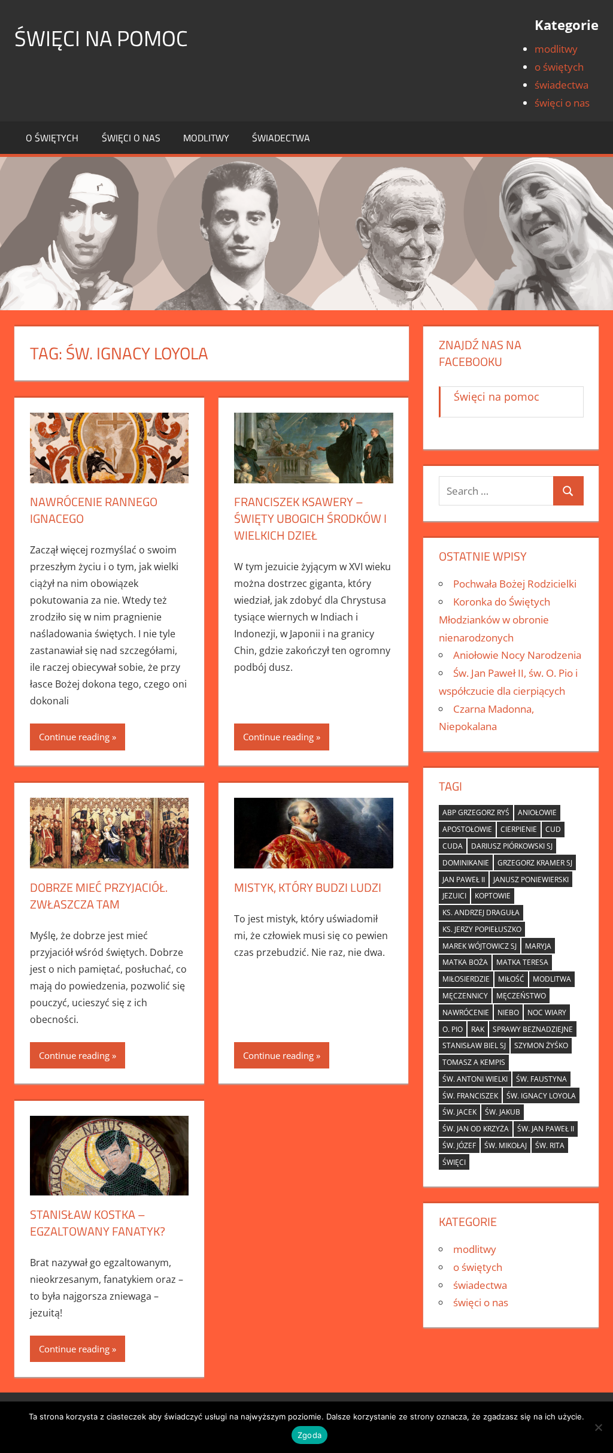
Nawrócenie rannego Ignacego (93, 510)
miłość (511, 979)
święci (454, 1162)
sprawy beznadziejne (533, 1029)
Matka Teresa (522, 962)
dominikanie (465, 863)
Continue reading (74, 737)
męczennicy (465, 996)
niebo (508, 1012)
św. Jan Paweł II (545, 1129)
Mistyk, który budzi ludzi (307, 887)
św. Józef (459, 1145)
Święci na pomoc (101, 38)
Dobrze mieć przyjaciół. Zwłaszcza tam (99, 895)
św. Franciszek (470, 1096)
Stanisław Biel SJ (474, 1045)
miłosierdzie (466, 979)
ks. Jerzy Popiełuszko (481, 929)
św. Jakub (502, 1112)
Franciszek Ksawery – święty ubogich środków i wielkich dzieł (310, 518)
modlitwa (552, 979)
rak (477, 1029)
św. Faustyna (541, 1079)
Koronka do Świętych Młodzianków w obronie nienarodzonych (494, 619)
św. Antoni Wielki (475, 1079)
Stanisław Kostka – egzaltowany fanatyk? (97, 1222)
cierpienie (518, 829)
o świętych (559, 67)
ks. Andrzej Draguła (481, 912)
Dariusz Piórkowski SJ (512, 846)
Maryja (538, 946)
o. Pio (452, 1029)
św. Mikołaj (505, 1145)
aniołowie (537, 812)
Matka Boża (465, 962)
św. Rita (550, 1145)
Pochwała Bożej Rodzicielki (514, 584)
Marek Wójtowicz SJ (479, 946)
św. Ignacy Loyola (541, 1096)
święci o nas (562, 103)
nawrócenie (465, 1012)
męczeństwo (521, 996)
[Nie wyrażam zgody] (598, 1427)
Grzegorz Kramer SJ (534, 863)
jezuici (454, 896)
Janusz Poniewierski (531, 879)
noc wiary (546, 1012)
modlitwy (556, 49)
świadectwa (561, 85)
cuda (452, 846)
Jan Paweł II (463, 879)
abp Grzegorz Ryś (475, 812)
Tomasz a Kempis (473, 1062)
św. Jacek (459, 1112)
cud (553, 829)
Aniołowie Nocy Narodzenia (517, 655)
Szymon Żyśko (541, 1045)
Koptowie (493, 896)
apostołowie (467, 829)
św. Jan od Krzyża (475, 1129)
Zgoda (309, 1435)
